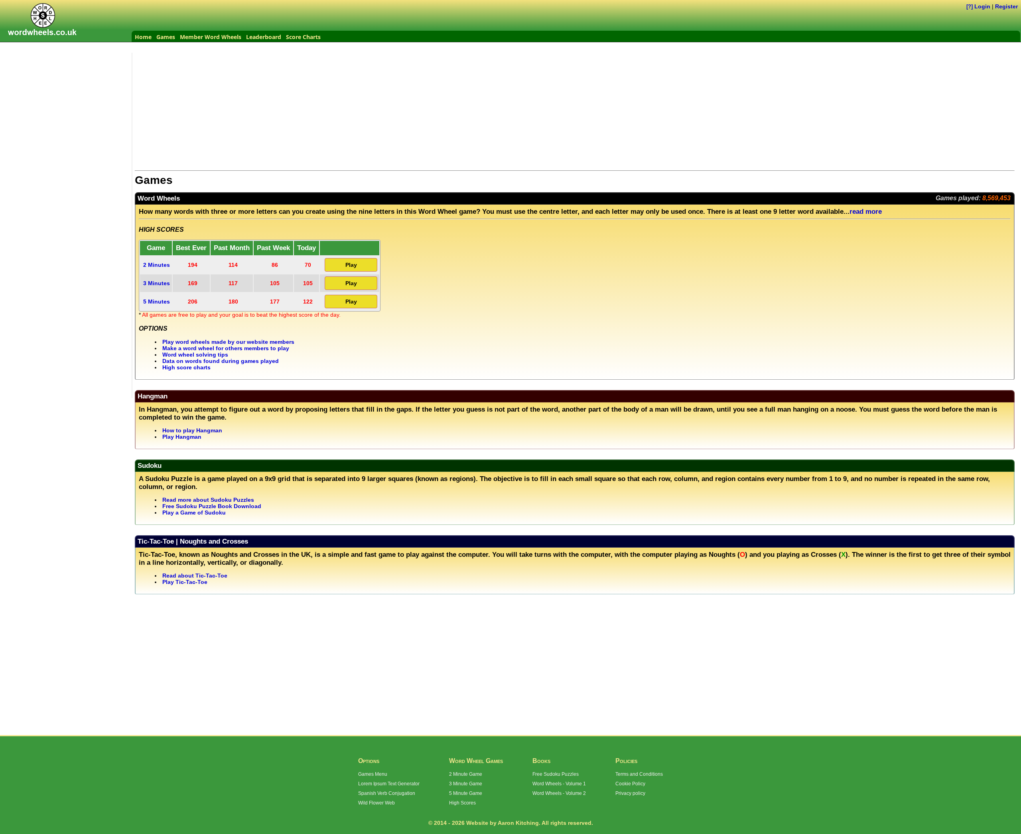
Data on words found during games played (220, 361)
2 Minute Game (465, 774)
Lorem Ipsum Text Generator (389, 784)
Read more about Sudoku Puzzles (208, 500)
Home (143, 37)
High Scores (462, 803)
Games (165, 37)
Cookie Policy (630, 784)
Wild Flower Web (376, 803)
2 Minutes (156, 265)
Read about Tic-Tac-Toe (194, 575)
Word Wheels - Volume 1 (559, 784)
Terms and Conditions (639, 774)
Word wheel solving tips (195, 354)
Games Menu (372, 774)
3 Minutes (156, 283)
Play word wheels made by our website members (228, 342)
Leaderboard (263, 37)
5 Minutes (156, 301)
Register (1006, 6)
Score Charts (303, 37)
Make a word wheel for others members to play (225, 348)
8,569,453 (996, 198)
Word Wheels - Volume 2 (559, 793)
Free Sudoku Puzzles (555, 774)
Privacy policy (630, 793)
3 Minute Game (465, 784)
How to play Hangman (192, 430)
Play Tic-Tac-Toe (184, 582)
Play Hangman (181, 437)
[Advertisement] (68, 102)
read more (866, 211)
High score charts (186, 367)
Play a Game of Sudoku (194, 512)
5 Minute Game (465, 793)
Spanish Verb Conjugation (386, 793)
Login (982, 6)
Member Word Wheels (210, 37)
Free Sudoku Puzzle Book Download (211, 506)
